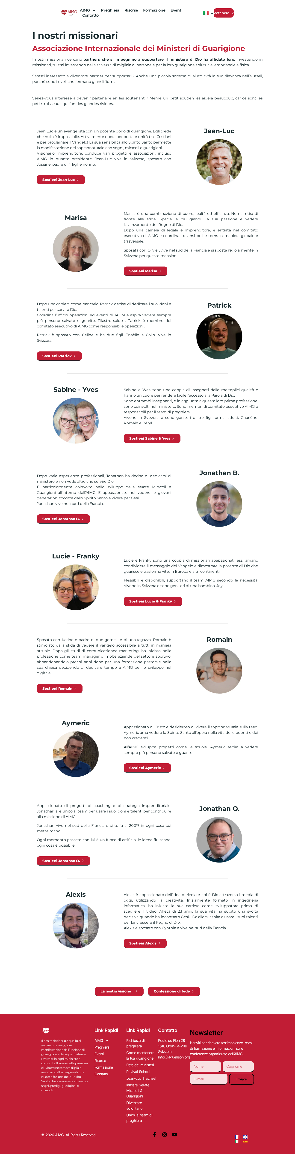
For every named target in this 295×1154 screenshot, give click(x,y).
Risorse (131, 10)
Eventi (177, 10)
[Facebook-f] (154, 1134)
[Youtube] (174, 1134)
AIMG (85, 10)
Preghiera (110, 10)
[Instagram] (164, 1134)
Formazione (154, 10)
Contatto (90, 15)
